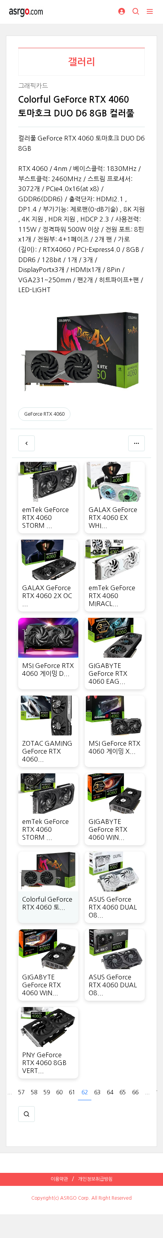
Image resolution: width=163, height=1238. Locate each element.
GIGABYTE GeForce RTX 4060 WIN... (108, 829)
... (9, 1092)
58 (34, 1092)
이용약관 (59, 1179)
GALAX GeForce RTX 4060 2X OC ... (47, 596)
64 (110, 1092)
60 (59, 1092)
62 (85, 1092)
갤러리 (81, 62)
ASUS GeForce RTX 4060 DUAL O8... (113, 907)
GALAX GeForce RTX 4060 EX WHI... (113, 517)
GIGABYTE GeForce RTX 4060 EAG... (108, 673)
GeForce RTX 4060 (44, 414)
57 (21, 1092)
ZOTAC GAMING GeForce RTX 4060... (47, 751)
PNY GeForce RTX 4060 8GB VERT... (44, 1063)
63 (97, 1092)
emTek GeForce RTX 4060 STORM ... (45, 517)
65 (122, 1092)
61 (72, 1092)
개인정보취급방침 (95, 1179)
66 (135, 1092)
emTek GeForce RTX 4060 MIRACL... (112, 596)
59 (47, 1092)
